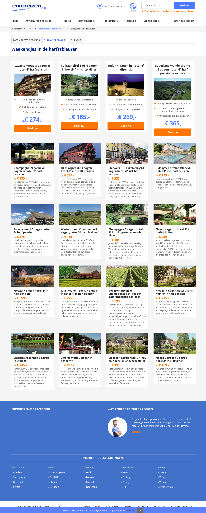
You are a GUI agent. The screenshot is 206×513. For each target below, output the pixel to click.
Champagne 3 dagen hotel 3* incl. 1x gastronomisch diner (125, 232)
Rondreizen (111, 20)
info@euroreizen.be (113, 6)
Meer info (130, 510)
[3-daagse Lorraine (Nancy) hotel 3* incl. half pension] (175, 144)
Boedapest (18, 472)
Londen (90, 467)
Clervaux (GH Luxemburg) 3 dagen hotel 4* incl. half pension (126, 171)
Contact (168, 506)
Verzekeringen (152, 20)
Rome (162, 467)
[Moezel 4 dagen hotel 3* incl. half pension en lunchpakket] (127, 334)
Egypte (16, 486)
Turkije (162, 477)
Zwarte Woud (166, 486)
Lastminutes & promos (37, 20)
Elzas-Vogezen (57, 472)
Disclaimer (128, 506)
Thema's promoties (55, 40)
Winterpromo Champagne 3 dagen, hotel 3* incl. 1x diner (79, 231)
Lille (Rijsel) (55, 482)
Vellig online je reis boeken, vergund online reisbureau (169, 11)
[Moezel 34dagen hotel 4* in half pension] (32, 267)
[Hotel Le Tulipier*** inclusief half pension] (32, 144)
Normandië (128, 467)
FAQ (149, 506)
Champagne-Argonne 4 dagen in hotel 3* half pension (29, 171)
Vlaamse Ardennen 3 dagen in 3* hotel (31, 359)
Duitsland (18, 482)
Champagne (19, 477)
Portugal (127, 477)
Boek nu (32, 128)
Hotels (67, 20)
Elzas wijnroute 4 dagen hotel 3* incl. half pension (77, 169)
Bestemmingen (86, 20)
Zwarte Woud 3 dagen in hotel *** (76, 359)
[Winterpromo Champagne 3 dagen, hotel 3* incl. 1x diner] (80, 205)
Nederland (91, 486)
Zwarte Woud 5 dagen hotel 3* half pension (32, 231)
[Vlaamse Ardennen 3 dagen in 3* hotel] (32, 334)
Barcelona (18, 467)
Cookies (140, 506)
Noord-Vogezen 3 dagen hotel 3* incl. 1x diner (171, 359)
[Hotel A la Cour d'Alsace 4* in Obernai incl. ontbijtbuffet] (175, 205)
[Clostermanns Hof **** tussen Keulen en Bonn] (80, 267)
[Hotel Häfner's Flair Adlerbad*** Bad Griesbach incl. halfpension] (80, 334)
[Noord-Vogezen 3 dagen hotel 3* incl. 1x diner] (175, 334)
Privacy (98, 506)
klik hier (127, 257)
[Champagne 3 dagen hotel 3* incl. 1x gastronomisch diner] (127, 205)
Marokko (90, 477)
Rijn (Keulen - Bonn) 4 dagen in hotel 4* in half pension (79, 292)
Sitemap (158, 506)
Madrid (89, 472)
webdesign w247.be (184, 506)
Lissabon (54, 486)
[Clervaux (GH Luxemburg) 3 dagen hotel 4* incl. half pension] (127, 144)
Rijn (124, 486)
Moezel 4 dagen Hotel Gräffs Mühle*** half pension (174, 292)
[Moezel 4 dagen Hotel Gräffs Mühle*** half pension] (175, 267)
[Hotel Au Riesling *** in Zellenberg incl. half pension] (80, 144)
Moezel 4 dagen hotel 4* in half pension (31, 292)
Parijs (125, 472)
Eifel (52, 467)
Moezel (90, 482)
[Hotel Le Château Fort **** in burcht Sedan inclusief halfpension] (126, 75)
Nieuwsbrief (85, 506)
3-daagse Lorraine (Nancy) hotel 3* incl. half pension (173, 169)
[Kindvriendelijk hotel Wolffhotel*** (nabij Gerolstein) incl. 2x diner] (79, 75)
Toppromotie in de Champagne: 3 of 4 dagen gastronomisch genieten (124, 294)
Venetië (163, 482)
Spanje (162, 472)
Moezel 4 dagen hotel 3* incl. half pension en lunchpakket (127, 359)
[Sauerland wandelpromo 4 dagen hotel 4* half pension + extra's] (172, 79)
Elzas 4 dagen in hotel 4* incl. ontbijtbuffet (174, 231)
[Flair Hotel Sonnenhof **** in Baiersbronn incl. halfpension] (32, 75)
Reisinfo (131, 20)
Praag (126, 482)
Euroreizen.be (29, 7)
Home (14, 20)
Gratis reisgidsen (184, 20)
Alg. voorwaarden (112, 506)
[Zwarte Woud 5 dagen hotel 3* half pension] (32, 205)
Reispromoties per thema (49, 28)
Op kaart (76, 40)
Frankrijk (54, 477)
